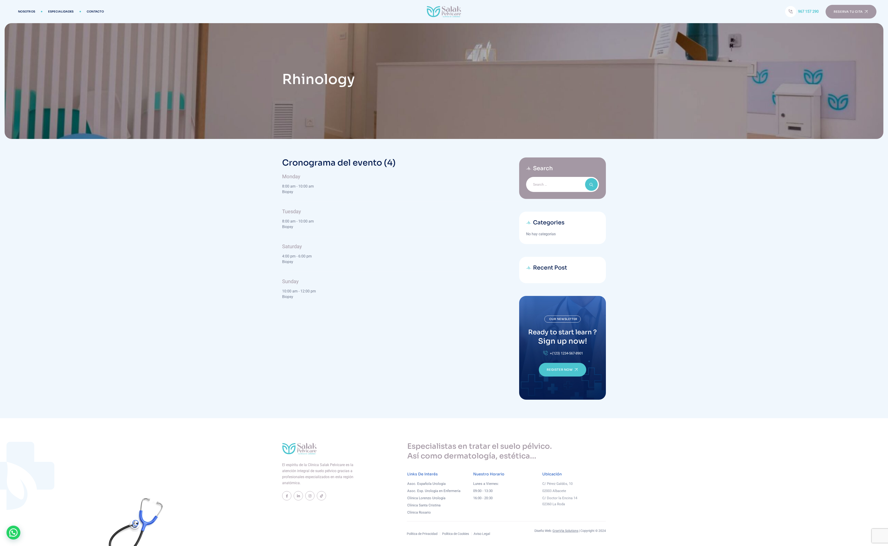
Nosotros (26, 11)
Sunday (290, 281)
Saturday (292, 246)
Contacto (95, 11)
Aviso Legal (482, 534)
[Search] (591, 184)
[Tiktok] (321, 495)
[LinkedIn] (298, 495)
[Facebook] (286, 495)
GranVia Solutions (565, 531)
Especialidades (61, 11)
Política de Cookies (455, 534)
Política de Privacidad (422, 534)
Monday (291, 176)
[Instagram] (309, 495)
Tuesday (291, 211)
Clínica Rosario (419, 512)
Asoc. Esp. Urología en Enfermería (433, 491)
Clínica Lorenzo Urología (426, 498)
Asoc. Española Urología (426, 484)
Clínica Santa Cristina (424, 505)
